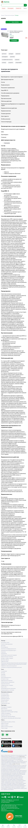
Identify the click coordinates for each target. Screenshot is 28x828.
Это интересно (4, 647)
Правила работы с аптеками (7, 690)
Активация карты (5, 695)
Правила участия (5, 697)
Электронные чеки (5, 703)
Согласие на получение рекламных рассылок (11, 667)
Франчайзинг (4, 708)
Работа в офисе (4, 725)
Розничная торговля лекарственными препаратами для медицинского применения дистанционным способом (14, 663)
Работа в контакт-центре (7, 726)
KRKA (11, 34)
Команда (3, 674)
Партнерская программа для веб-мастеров (11, 718)
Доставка (3, 645)
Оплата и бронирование (6, 644)
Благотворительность (6, 677)
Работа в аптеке (4, 723)
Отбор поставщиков (5, 713)
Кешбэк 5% (18, 8)
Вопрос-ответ (4, 701)
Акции (3, 8)
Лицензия (3, 652)
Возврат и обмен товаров (7, 658)
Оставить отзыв (4, 679)
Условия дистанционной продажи (9, 655)
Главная (2, 15)
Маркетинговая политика (7, 656)
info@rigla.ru (11, 810)
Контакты (3, 676)
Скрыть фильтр (15, 22)
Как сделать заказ (5, 642)
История (3, 672)
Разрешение (4, 653)
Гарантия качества (5, 683)
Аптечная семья (5, 694)
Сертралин (7, 143)
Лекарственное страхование (7, 682)
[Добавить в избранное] (8, 31)
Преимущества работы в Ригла (8, 721)
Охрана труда (4, 728)
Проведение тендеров (6, 707)
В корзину (14, 40)
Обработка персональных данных (9, 665)
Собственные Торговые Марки (8, 716)
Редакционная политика (6, 680)
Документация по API (6, 715)
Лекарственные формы (9, 15)
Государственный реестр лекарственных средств (14, 629)
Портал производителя (6, 710)
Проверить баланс (5, 698)
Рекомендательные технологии (8, 688)
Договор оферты (5, 660)
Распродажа (10, 8)
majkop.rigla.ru (22, 756)
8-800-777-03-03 (5, 794)
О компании (4, 671)
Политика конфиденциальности (8, 648)
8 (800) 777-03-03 (16, 764)
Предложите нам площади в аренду (9, 711)
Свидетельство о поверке (7, 685)
